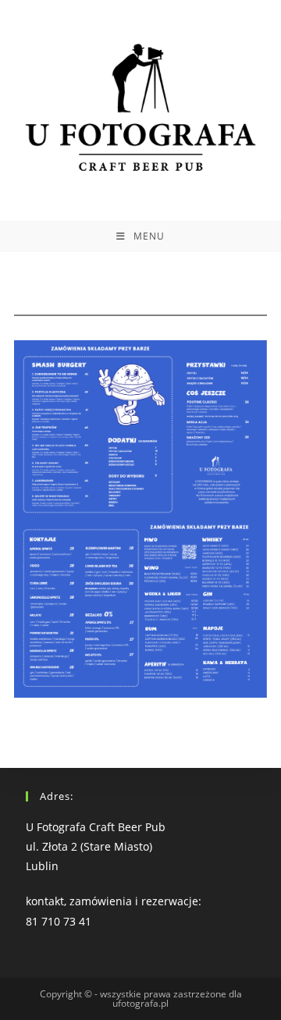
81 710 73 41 (58, 921)
